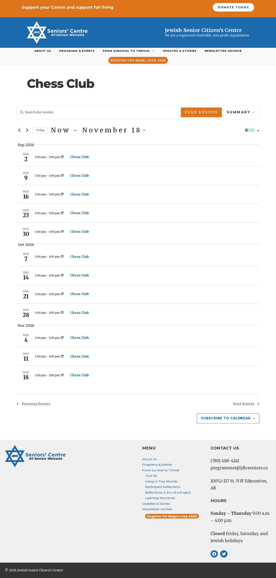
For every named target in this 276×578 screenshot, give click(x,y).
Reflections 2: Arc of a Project (168, 492)
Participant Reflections (162, 487)
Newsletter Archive (223, 50)
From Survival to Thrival (126, 50)
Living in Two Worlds (161, 481)
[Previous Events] (19, 130)
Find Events (201, 112)
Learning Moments (160, 498)
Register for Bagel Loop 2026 (138, 60)
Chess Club (79, 157)
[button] (251, 130)
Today (40, 130)
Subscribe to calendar (226, 418)
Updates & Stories (180, 50)
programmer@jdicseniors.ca (239, 467)
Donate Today (233, 7)
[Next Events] (27, 130)
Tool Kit (151, 476)
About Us (42, 50)
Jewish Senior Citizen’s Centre (203, 30)
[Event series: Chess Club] (62, 157)
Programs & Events (77, 50)
